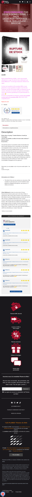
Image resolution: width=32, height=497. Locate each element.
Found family (28, 119)
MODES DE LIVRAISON (16, 413)
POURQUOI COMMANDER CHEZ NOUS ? (16, 409)
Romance (20, 121)
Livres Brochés (7, 121)
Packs (16, 121)
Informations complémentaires (10, 127)
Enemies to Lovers (21, 119)
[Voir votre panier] (27, 2)
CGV (12, 491)
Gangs (2, 121)
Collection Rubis (9, 119)
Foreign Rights (19, 491)
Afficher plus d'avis (16, 291)
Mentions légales (5, 491)
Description (5, 125)
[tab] (16, 125)
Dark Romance (15, 119)
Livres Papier (12, 121)
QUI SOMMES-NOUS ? (16, 406)
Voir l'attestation (9, 224)
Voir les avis (15, 112)
